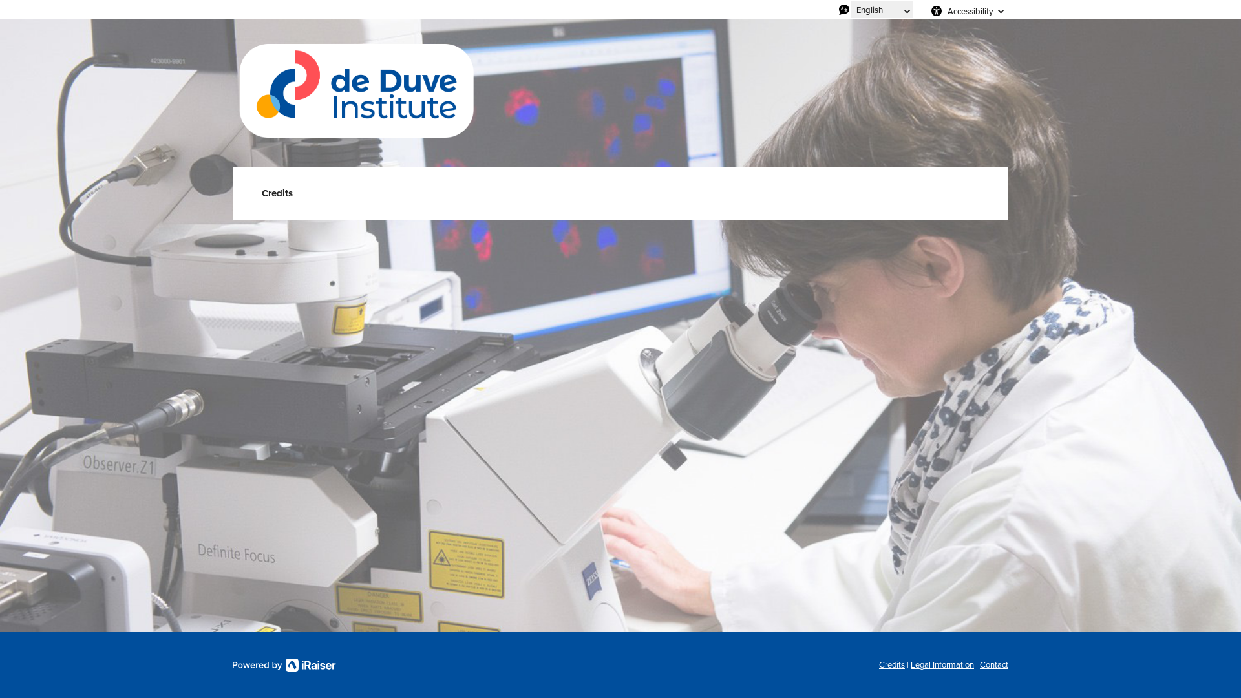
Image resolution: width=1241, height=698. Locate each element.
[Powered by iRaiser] (284, 665)
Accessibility (970, 11)
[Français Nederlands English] (882, 9)
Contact (994, 665)
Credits (892, 665)
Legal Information (942, 665)
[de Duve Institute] (355, 93)
